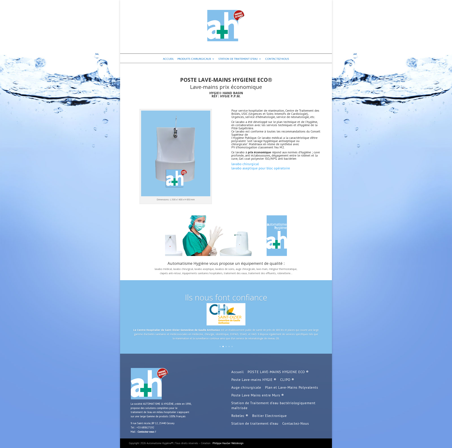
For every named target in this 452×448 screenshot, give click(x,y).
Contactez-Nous (277, 59)
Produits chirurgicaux (194, 59)
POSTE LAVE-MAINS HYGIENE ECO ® (278, 372)
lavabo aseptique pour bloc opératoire (260, 168)
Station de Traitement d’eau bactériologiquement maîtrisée (273, 405)
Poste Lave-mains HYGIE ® (253, 379)
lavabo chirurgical (245, 164)
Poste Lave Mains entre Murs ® (257, 395)
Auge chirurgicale (246, 387)
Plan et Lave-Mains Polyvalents (291, 387)
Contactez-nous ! (147, 431)
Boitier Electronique (269, 415)
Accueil (168, 59)
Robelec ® (239, 415)
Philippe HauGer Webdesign (228, 443)
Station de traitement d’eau (238, 59)
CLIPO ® (287, 379)
